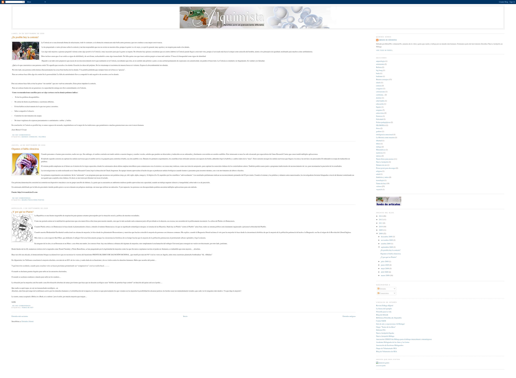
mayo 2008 (385, 268)
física (378, 128)
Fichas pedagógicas (383, 122)
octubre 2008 (386, 243)
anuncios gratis (381, 365)
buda (378, 73)
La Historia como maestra (385, 137)
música (378, 156)
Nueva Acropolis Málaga (385, 336)
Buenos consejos (29, 137)
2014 (381, 216)
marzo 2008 (385, 275)
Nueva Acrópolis (382, 162)
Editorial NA (380, 330)
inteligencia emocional (384, 134)
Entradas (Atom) (27, 321)
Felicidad (379, 119)
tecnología (380, 180)
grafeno (379, 131)
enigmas (379, 110)
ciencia (378, 85)
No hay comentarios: (21, 135)
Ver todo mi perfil (384, 50)
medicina (379, 153)
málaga (378, 146)
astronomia (380, 64)
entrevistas (380, 113)
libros (378, 143)
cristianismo (380, 91)
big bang (379, 70)
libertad (379, 140)
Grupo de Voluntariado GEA (386, 348)
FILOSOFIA (380, 125)
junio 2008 (385, 265)
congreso (379, 88)
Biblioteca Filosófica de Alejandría (389, 317)
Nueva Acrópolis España (385, 333)
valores (42, 137)
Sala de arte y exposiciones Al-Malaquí (390, 324)
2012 (381, 219)
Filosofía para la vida (383, 311)
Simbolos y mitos (382, 177)
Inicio (185, 316)
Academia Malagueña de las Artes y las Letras (392, 342)
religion (379, 171)
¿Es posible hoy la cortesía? (25, 37)
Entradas (382, 288)
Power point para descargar (386, 168)
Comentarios (384, 293)
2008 (381, 233)
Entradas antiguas (349, 316)
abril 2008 (385, 272)
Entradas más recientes (20, 316)
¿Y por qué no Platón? (22, 211)
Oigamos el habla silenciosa (25, 148)
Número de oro (381, 165)
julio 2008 (385, 261)
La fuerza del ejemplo (384, 308)
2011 (381, 223)
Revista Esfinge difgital (384, 305)
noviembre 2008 (387, 240)
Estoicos (379, 116)
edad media (380, 101)
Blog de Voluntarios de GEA (386, 351)
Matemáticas (380, 149)
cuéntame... (380, 94)
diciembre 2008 (387, 236)
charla (378, 82)
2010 (381, 226)
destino (378, 98)
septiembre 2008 (387, 247)
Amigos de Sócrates (388, 40)
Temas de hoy (28, 307)
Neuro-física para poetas (33, 200)
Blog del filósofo (382, 315)
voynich (379, 189)
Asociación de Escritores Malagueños (389, 345)
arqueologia (380, 61)
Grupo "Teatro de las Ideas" (386, 327)
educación (380, 104)
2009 (381, 230)
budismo (379, 76)
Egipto (378, 107)
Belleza (379, 67)
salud (378, 174)
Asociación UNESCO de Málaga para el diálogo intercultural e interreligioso (404, 339)
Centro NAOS (381, 321)
